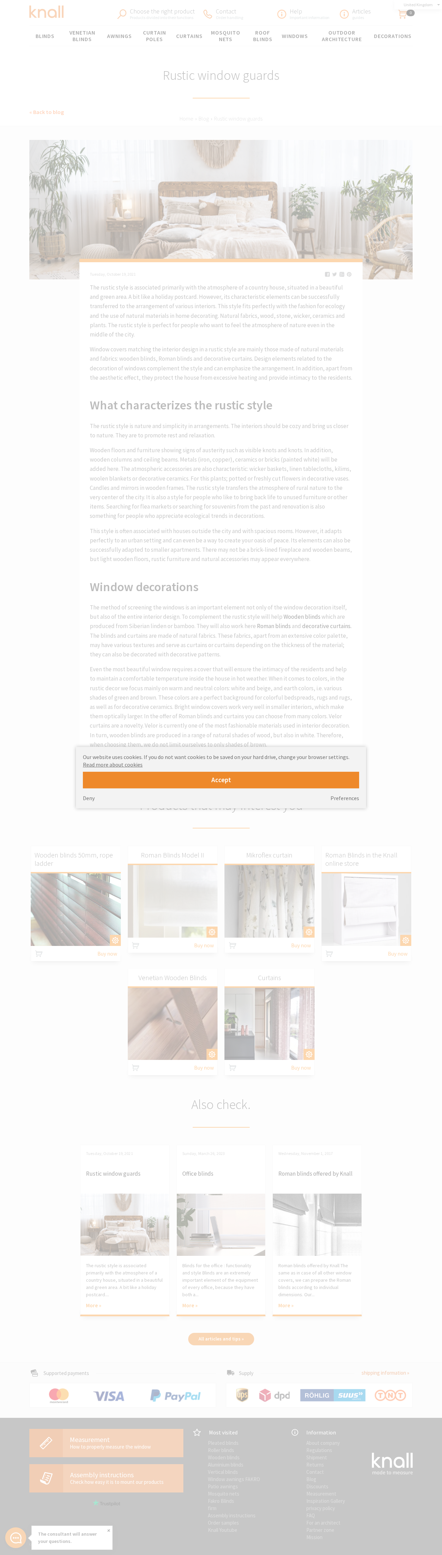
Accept (221, 780)
